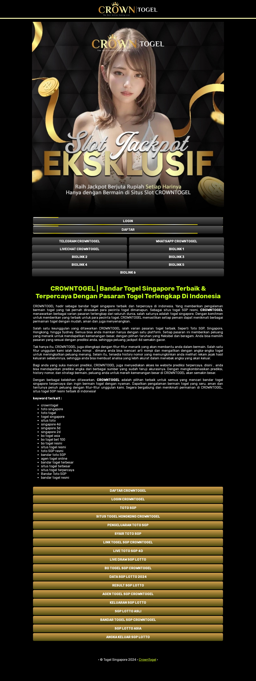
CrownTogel (147, 660)
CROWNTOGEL (211, 310)
